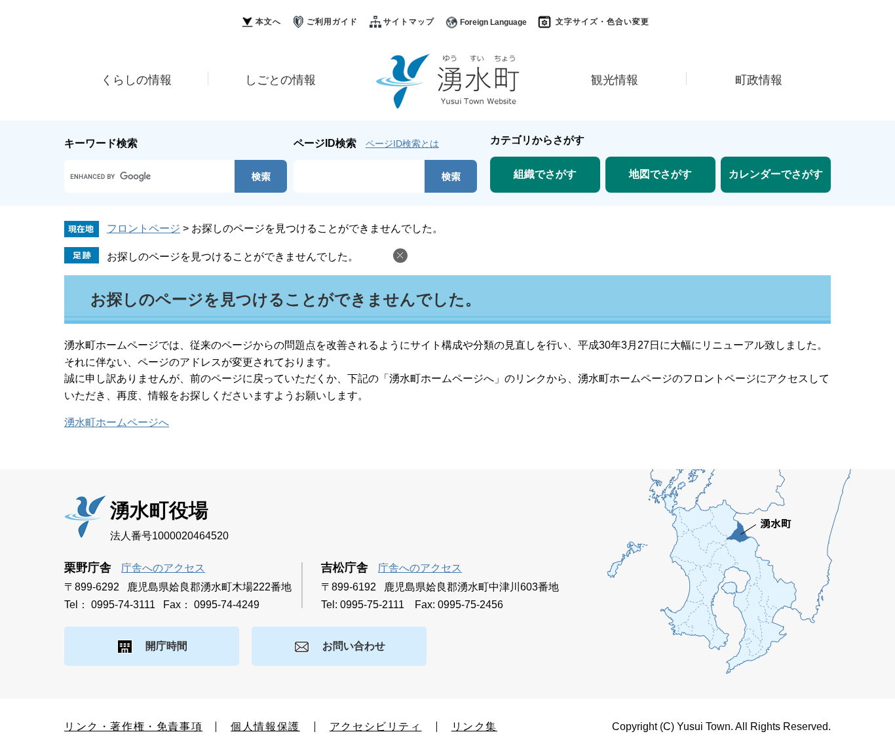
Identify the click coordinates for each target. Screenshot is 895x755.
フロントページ (143, 228)
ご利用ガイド (332, 21)
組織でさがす (545, 174)
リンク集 (474, 726)
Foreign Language (493, 22)
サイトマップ (408, 21)
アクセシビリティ (376, 726)
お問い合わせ (353, 645)
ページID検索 (325, 143)
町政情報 (758, 80)
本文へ (268, 21)
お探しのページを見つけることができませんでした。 (232, 256)
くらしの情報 (136, 80)
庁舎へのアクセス (163, 567)
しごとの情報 (280, 80)
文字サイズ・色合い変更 (602, 21)
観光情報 (614, 80)
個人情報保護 (265, 726)
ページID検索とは (402, 143)
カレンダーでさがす (776, 174)
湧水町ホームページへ (116, 422)
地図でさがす (660, 174)
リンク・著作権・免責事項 (133, 726)
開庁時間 (166, 645)
